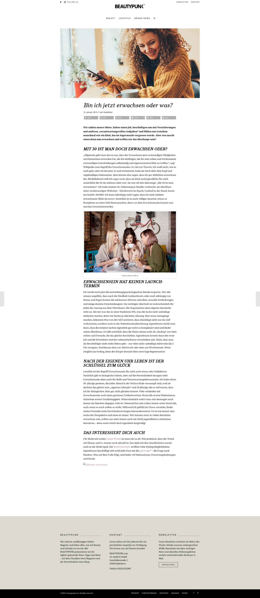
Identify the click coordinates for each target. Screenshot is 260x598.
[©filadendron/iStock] (130, 63)
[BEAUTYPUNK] (130, 9)
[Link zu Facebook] (61, 2)
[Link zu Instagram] (65, 2)
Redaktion (108, 112)
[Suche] (154, 18)
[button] (91, 117)
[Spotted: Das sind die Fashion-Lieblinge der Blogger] (258, 299)
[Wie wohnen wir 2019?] (2, 299)
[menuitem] (182, 2)
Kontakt (195, 2)
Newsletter (182, 2)
